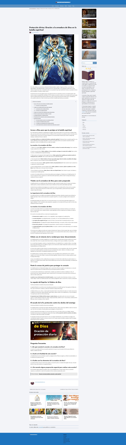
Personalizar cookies (66, 438)
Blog (73, 6)
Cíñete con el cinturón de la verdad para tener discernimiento (44, 112)
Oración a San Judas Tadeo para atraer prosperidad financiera (89, 139)
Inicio (53, 6)
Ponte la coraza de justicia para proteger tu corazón (42, 113)
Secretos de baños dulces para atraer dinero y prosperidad (88, 136)
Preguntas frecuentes (37, 118)
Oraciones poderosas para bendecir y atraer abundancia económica (89, 145)
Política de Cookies (66, 440)
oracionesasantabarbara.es (35, 32)
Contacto (64, 437)
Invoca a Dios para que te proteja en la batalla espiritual (43, 103)
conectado (41, 427)
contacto (83, 111)
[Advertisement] (54, 16)
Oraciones (57, 6)
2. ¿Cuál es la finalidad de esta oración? (42, 121)
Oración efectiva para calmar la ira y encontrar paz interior (88, 142)
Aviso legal (65, 436)
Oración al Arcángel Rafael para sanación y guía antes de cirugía (89, 148)
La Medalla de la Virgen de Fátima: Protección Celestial (69, 389)
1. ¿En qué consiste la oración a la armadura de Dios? (45, 120)
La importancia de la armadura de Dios (42, 108)
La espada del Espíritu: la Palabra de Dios (41, 115)
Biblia (66, 6)
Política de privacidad (66, 441)
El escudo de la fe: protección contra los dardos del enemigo (44, 116)
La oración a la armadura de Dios (41, 105)
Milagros (69, 6)
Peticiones (61, 6)
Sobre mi (64, 442)
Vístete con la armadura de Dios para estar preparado (43, 107)
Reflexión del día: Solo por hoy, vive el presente (37, 389)
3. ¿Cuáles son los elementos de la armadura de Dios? (45, 123)
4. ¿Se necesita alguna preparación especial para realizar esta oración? (48, 124)
